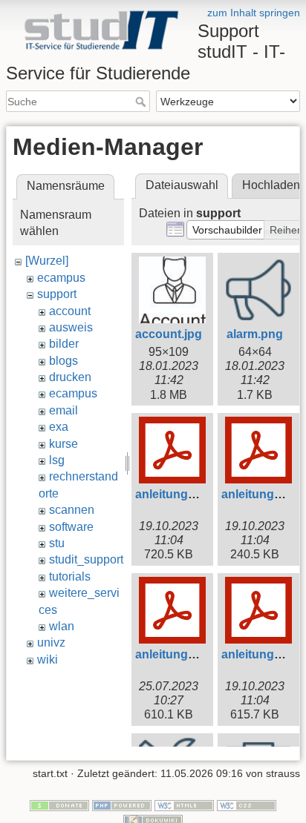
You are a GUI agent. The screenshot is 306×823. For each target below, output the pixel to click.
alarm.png (255, 334)
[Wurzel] (46, 260)
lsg (57, 460)
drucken (70, 377)
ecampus (61, 277)
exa (58, 426)
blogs (63, 360)
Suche (142, 101)
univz (51, 642)
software (71, 526)
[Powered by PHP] (122, 804)
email (63, 410)
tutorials (70, 576)
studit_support (86, 559)
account (70, 311)
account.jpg (168, 334)
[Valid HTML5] (184, 804)
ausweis (71, 327)
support (56, 294)
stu (57, 543)
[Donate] (59, 804)
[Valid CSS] (246, 804)
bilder (64, 343)
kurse (63, 443)
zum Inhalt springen (253, 13)
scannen (71, 509)
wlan (61, 626)
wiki (47, 659)
